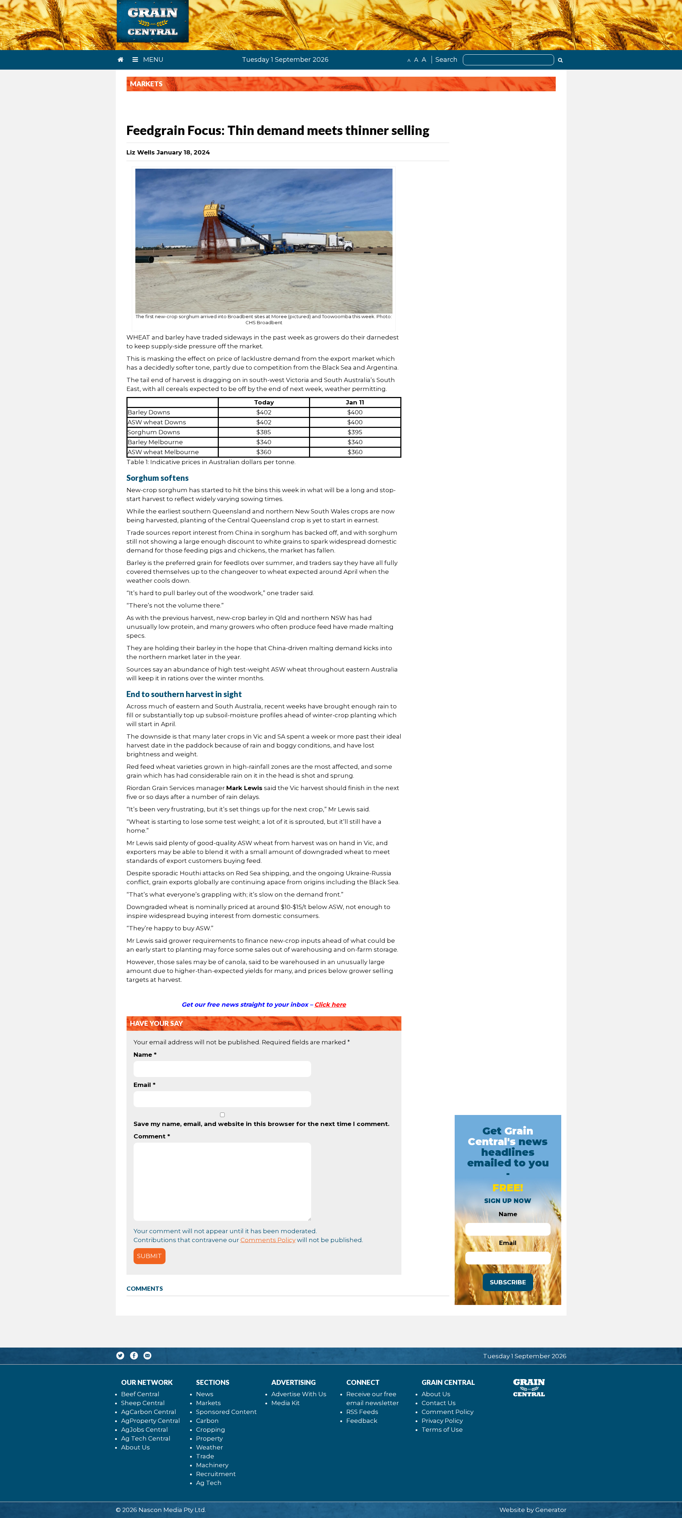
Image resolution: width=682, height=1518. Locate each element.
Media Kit (285, 1403)
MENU (152, 60)
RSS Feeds (362, 1411)
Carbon (207, 1420)
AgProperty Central (150, 1420)
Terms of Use (442, 1429)
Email (145, 1084)
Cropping (210, 1429)
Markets (208, 1403)
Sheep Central (143, 1403)
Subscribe (508, 1282)
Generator (551, 1509)
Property (209, 1438)
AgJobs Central (144, 1429)
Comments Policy (268, 1240)
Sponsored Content (226, 1411)
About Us (135, 1447)
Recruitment (216, 1474)
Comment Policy (447, 1411)
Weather (209, 1447)
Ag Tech (209, 1482)
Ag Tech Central (145, 1438)
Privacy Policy (442, 1420)
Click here (330, 1004)
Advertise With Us (298, 1394)
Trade (205, 1456)
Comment (152, 1136)
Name (145, 1054)
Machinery (212, 1465)
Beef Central (140, 1394)
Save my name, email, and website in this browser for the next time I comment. (261, 1123)
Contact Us (439, 1403)
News (204, 1394)
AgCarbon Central (148, 1411)
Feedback (361, 1420)
